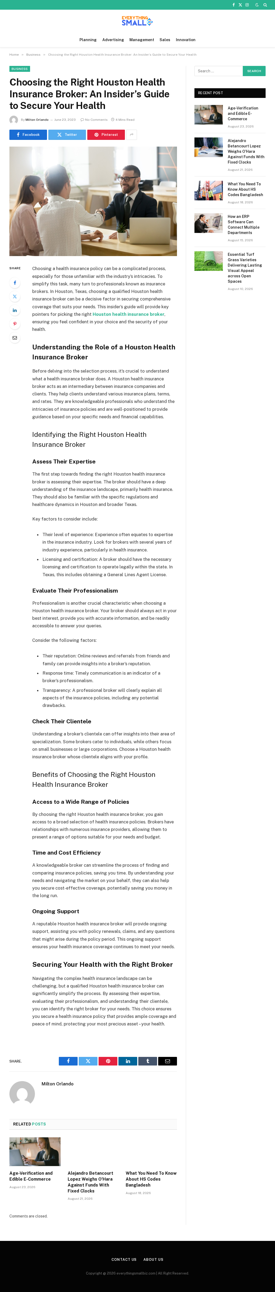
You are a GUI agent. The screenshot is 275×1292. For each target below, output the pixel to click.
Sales (165, 40)
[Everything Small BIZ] (137, 21)
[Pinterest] (14, 323)
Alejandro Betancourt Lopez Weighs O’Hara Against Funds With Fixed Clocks (90, 1182)
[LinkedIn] (14, 310)
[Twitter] (14, 296)
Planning (88, 40)
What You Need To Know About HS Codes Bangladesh (151, 1179)
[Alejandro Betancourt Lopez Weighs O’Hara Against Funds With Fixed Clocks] (93, 1151)
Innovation (186, 40)
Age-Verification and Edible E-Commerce (31, 1176)
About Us (153, 1260)
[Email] (14, 337)
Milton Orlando (37, 120)
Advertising (113, 40)
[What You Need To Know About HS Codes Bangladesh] (151, 1151)
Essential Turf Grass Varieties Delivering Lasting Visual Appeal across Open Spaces (245, 268)
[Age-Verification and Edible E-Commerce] (35, 1151)
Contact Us (124, 1260)
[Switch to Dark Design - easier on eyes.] (257, 5)
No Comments (96, 120)
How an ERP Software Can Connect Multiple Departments (243, 224)
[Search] (264, 5)
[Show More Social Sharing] (131, 135)
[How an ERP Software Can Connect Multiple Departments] (208, 223)
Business (20, 68)
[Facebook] (14, 282)
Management (141, 40)
